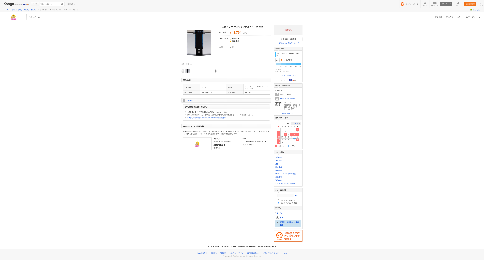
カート (424, 5)
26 (288, 140)
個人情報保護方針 (253, 253)
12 (288, 134)
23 (279, 140)
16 (279, 137)
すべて (279, 213)
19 (288, 137)
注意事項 (278, 177)
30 (279, 142)
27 (291, 140)
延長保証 (278, 170)
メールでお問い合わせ (287, 98)
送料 (459, 17)
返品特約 (278, 180)
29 (297, 140)
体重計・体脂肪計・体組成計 (27, 10)
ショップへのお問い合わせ (285, 183)
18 (285, 137)
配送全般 (278, 167)
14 (294, 134)
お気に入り (434, 4)
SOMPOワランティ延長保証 (285, 174)
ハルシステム (34, 17)
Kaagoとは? (476, 10)
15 (297, 134)
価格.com (189, 64)
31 (282, 142)
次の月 (296, 123)
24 (282, 140)
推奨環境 (213, 253)
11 (285, 134)
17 (282, 137)
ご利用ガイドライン (237, 253)
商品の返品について (289, 113)
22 (297, 137)
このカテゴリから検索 (288, 203)
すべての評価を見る (289, 76)
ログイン (458, 5)
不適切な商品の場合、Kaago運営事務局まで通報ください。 (207, 118)
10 (282, 134)
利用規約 (223, 253)
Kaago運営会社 (202, 253)
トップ (6, 10)
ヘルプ (481, 5)
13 (291, 134)
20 (291, 137)
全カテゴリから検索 (287, 200)
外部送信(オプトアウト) (271, 253)
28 (294, 140)
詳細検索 (70, 4)
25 (285, 140)
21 (294, 137)
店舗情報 (438, 17)
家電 (13, 10)
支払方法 (449, 17)
